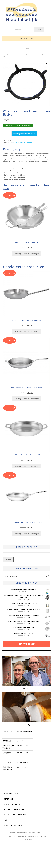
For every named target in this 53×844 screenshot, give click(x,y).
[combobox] (26, 575)
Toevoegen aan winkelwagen (24, 133)
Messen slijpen (26, 725)
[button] (26, 48)
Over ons (27, 688)
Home (5, 55)
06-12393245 (22, 767)
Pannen (10, 55)
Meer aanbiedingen (26, 644)
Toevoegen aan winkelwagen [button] (26, 253)
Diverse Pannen (20, 55)
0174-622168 (26, 38)
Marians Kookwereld (26, 12)
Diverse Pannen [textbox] (25, 576)
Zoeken (39, 30)
